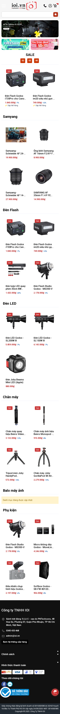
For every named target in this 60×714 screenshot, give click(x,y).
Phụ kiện (9, 510)
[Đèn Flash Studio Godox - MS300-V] (44, 270)
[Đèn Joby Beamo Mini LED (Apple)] (16, 363)
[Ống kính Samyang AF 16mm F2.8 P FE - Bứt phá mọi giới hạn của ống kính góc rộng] (44, 135)
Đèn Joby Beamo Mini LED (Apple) (15, 381)
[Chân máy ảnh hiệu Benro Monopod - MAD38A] (44, 415)
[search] (55, 14)
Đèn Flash (10, 210)
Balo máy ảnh (13, 491)
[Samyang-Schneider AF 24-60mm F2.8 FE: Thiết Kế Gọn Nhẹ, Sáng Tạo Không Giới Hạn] (16, 135)
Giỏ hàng (58, 5)
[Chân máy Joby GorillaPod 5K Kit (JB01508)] (44, 457)
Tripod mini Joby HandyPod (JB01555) (14, 476)
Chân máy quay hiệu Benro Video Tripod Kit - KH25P (15, 434)
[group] (30, 28)
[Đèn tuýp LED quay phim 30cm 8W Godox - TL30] (16, 270)
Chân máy (10, 397)
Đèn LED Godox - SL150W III (43, 339)
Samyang (10, 117)
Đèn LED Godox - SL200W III (15, 339)
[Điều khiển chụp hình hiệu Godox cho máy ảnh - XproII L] (16, 570)
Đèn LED (9, 303)
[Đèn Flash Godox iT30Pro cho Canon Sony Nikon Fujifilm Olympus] (16, 79)
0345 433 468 (12, 630)
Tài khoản (50, 5)
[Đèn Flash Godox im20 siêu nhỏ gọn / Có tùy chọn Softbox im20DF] (44, 79)
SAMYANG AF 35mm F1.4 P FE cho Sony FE (42, 195)
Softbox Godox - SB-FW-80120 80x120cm (42, 589)
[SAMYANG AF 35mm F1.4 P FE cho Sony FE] (44, 176)
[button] (30, 35)
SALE (30, 55)
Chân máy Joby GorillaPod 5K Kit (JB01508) (43, 476)
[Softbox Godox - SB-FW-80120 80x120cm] (44, 570)
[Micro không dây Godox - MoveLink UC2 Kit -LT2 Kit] (44, 528)
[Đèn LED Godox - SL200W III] (16, 322)
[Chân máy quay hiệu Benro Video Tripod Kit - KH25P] (16, 415)
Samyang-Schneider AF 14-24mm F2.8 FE (15, 195)
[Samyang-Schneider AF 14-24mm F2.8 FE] (16, 176)
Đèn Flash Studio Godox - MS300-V (43, 287)
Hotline (45, 5)
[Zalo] (10, 684)
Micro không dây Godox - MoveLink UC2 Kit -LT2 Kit (43, 547)
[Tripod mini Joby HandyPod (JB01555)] (16, 457)
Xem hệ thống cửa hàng (15, 642)
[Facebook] (4, 684)
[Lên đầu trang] (55, 700)
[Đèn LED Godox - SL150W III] (44, 322)
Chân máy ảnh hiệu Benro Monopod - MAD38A (44, 434)
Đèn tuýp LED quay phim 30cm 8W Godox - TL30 (15, 289)
